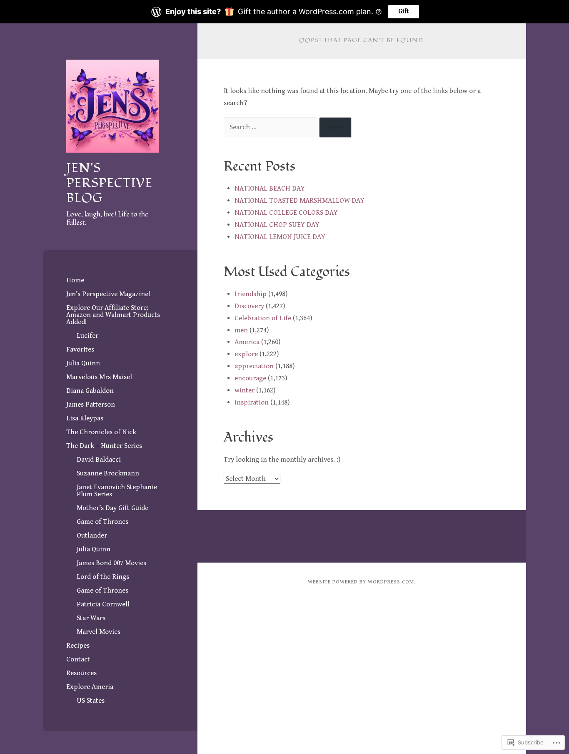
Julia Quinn (83, 363)
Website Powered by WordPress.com (361, 582)
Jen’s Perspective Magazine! (108, 294)
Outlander (92, 535)
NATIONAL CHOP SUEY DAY (277, 225)
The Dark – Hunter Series (104, 446)
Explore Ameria (89, 687)
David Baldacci (99, 459)
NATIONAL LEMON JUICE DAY (280, 237)
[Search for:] (271, 127)
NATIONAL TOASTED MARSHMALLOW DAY (299, 200)
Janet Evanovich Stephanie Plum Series (117, 490)
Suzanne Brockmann (108, 473)
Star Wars (91, 618)
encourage (250, 378)
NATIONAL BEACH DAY (270, 188)
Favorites (80, 349)
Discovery (249, 306)
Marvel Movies (98, 632)
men (241, 330)
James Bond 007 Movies (111, 563)
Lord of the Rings (103, 577)
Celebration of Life (263, 318)
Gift (403, 11)
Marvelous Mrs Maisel (99, 377)
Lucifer (87, 336)
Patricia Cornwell (103, 604)
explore (246, 354)
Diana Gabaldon (90, 391)
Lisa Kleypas (84, 418)
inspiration (252, 402)
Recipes (78, 645)
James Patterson (90, 404)
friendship (251, 294)
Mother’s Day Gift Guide (112, 508)
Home (75, 280)
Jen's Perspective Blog (109, 183)
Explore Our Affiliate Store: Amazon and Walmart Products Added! (113, 315)
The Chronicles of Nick (101, 432)
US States (91, 700)
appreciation (254, 366)
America (247, 342)
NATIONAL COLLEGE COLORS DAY (286, 213)
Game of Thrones (102, 522)
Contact (78, 659)
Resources (81, 673)
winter (245, 390)
